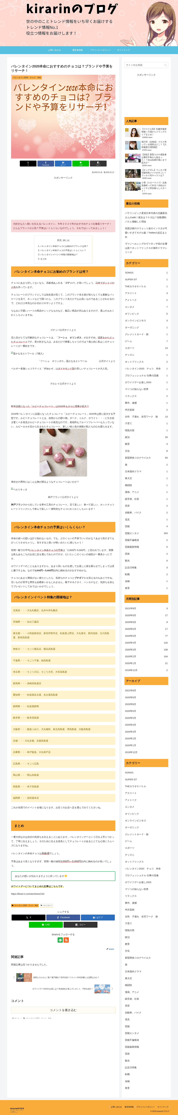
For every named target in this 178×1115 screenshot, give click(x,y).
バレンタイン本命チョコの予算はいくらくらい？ (63, 250)
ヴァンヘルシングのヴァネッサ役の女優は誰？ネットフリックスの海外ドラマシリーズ (146, 248)
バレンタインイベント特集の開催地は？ (59, 254)
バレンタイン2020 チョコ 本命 (26, 905)
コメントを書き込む (63, 1010)
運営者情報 (129, 1107)
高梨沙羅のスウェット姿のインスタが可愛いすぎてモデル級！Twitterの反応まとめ (146, 232)
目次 (59, 240)
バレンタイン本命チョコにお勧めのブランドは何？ (64, 246)
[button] (98, 164)
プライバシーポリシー (145, 1107)
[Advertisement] (63, 198)
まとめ (43, 259)
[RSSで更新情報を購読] (66, 940)
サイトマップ (162, 1107)
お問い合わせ (116, 1107)
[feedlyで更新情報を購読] (60, 940)
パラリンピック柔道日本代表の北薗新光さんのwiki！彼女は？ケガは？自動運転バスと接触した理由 (146, 217)
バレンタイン (47, 905)
